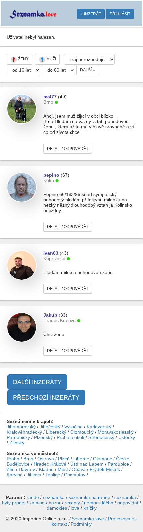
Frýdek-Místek (105, 469)
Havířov (27, 469)
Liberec (81, 458)
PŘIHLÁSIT (120, 14)
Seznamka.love (88, 518)
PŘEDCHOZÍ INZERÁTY (46, 397)
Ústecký (126, 437)
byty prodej (13, 502)
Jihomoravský (21, 426)
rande (33, 497)
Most (63, 469)
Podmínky (81, 524)
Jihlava (34, 474)
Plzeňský (43, 437)
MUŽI (50, 59)
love (75, 508)
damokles (57, 508)
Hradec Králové (50, 464)
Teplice (52, 474)
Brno (28, 458)
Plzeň (64, 458)
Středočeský (101, 437)
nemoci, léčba (98, 502)
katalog (37, 502)
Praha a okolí (70, 437)
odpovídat (127, 502)
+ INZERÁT (91, 14)
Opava (79, 469)
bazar (55, 502)
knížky (90, 508)
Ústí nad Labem (87, 464)
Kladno (46, 469)
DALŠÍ (86, 70)
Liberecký (56, 432)
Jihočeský (50, 426)
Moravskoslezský (116, 432)
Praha (13, 458)
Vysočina (73, 426)
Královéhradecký (24, 432)
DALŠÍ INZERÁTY (37, 382)
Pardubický (18, 437)
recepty (72, 502)
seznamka (54, 497)
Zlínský (16, 442)
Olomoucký (82, 432)
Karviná (15, 474)
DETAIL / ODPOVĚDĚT (67, 148)
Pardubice (118, 464)
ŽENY (23, 59)
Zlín (11, 469)
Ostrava (45, 458)
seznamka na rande (89, 497)
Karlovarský (99, 426)
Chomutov (74, 474)
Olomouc (102, 458)
